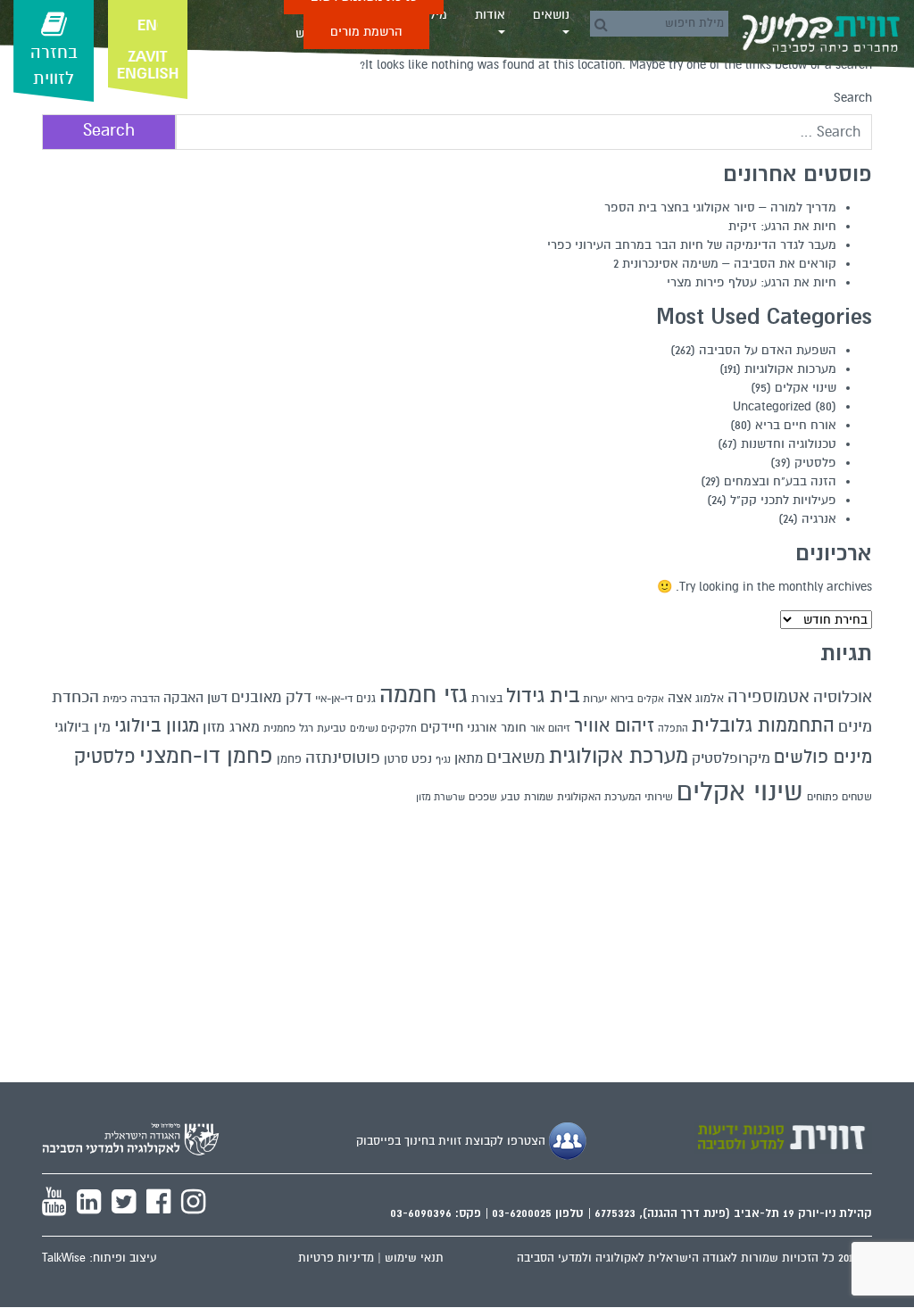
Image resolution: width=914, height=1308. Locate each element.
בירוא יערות (608, 699)
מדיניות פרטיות (336, 1258)
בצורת (487, 698)
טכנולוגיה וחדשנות (788, 443)
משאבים (515, 757)
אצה (680, 698)
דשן (217, 698)
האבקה (183, 698)
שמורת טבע (527, 797)
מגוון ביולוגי (156, 726)
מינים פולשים (823, 757)
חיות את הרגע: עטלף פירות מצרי (751, 282)
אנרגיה (819, 518)
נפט (421, 758)
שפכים (483, 797)
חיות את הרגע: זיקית (782, 226)
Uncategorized (772, 406)
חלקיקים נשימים (383, 728)
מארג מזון (231, 727)
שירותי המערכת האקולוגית (615, 797)
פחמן (289, 759)
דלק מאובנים (271, 698)
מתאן (468, 758)
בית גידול (542, 695)
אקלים (650, 699)
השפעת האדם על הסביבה (767, 350)
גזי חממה (423, 694)
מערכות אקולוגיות (790, 369)
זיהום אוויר (614, 726)
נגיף (443, 760)
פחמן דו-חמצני (206, 756)
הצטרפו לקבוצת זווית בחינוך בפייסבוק (452, 1141)
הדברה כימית (131, 698)
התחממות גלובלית (763, 726)
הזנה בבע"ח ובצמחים (780, 481)
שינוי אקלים (805, 387)
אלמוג (709, 698)
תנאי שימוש (414, 1258)
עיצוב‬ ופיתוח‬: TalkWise (99, 1258)
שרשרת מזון (440, 797)
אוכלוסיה (842, 697)
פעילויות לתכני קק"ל (783, 500)
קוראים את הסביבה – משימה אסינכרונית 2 (724, 263)
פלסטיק (815, 462)
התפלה (673, 728)
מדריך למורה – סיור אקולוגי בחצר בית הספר (720, 207)
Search (853, 97)
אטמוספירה (768, 696)
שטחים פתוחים (839, 797)
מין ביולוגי (82, 727)
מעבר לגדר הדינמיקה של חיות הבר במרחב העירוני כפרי (691, 244)
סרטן (396, 759)
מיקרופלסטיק (731, 758)
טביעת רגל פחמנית (304, 728)
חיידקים (441, 727)
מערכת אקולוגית (618, 756)
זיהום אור (550, 728)
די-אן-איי (334, 698)
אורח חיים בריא (795, 425)
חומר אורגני (497, 727)
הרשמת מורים (366, 31)
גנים (366, 698)
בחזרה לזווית (54, 65)
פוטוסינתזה (342, 758)
